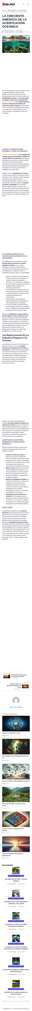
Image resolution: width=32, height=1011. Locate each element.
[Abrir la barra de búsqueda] (24, 4)
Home (3, 10)
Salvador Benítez (12, 883)
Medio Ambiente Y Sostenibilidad (17, 10)
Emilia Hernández (8, 30)
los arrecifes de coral (8, 102)
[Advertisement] (16, 72)
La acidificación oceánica (10, 154)
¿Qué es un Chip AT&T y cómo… (11, 733)
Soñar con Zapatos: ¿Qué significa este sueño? (16, 781)
